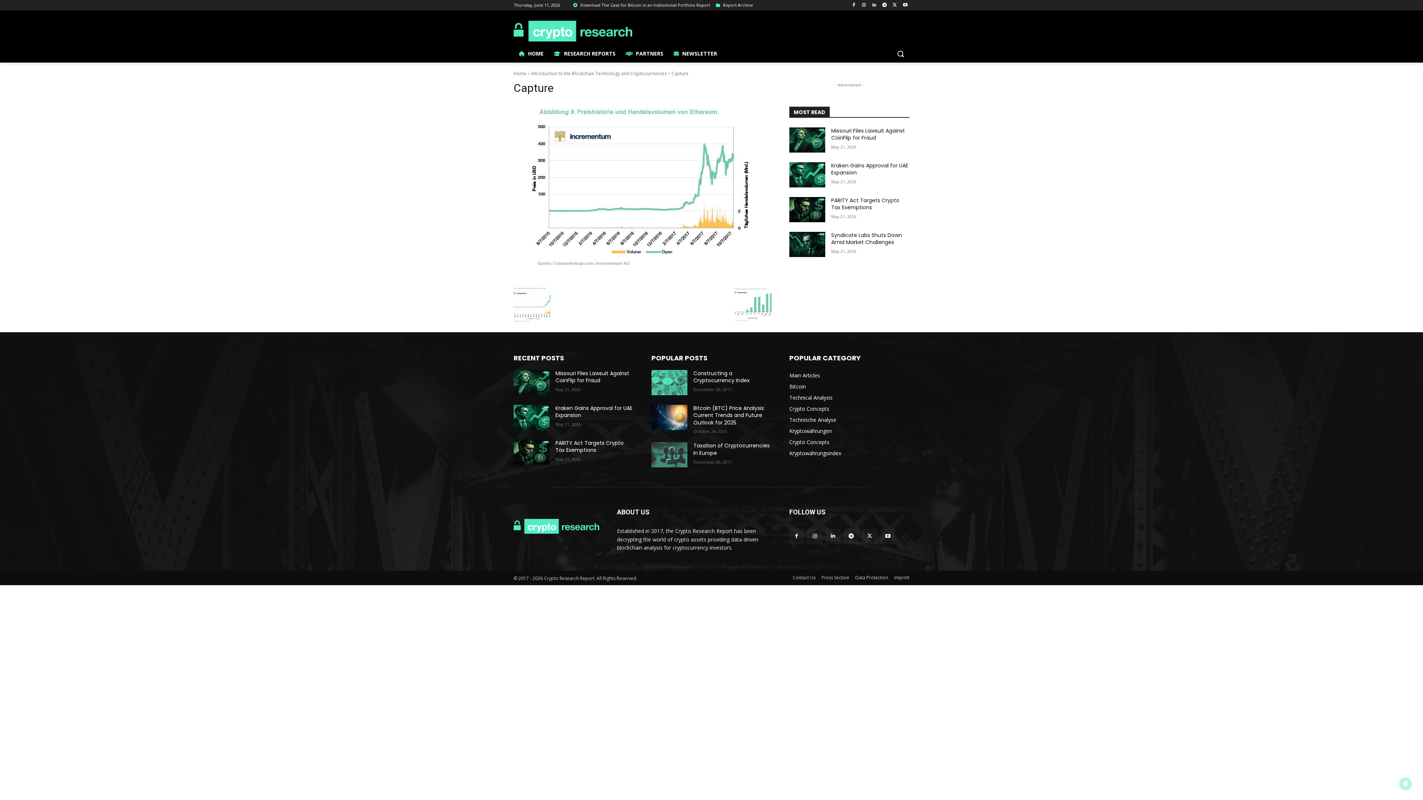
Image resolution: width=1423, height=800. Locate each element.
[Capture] (643, 192)
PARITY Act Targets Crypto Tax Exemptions (865, 204)
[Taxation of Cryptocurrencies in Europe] (669, 454)
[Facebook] (853, 5)
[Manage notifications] (1406, 784)
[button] (900, 54)
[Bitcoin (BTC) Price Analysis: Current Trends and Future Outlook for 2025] (669, 417)
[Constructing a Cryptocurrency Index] (669, 382)
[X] (894, 5)
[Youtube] (905, 5)
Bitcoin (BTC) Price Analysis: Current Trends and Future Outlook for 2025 (729, 415)
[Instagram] (864, 5)
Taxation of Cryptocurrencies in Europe (731, 449)
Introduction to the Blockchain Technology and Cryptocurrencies (599, 73)
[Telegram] (884, 5)
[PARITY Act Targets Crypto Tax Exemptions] (807, 209)
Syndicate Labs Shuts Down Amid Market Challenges (866, 238)
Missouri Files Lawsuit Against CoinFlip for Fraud (868, 134)
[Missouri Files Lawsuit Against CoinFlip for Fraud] (807, 140)
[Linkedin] (874, 5)
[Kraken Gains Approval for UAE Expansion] (807, 174)
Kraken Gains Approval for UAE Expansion (869, 169)
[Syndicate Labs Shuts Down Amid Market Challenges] (807, 244)
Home (520, 73)
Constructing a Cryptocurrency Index (721, 377)
